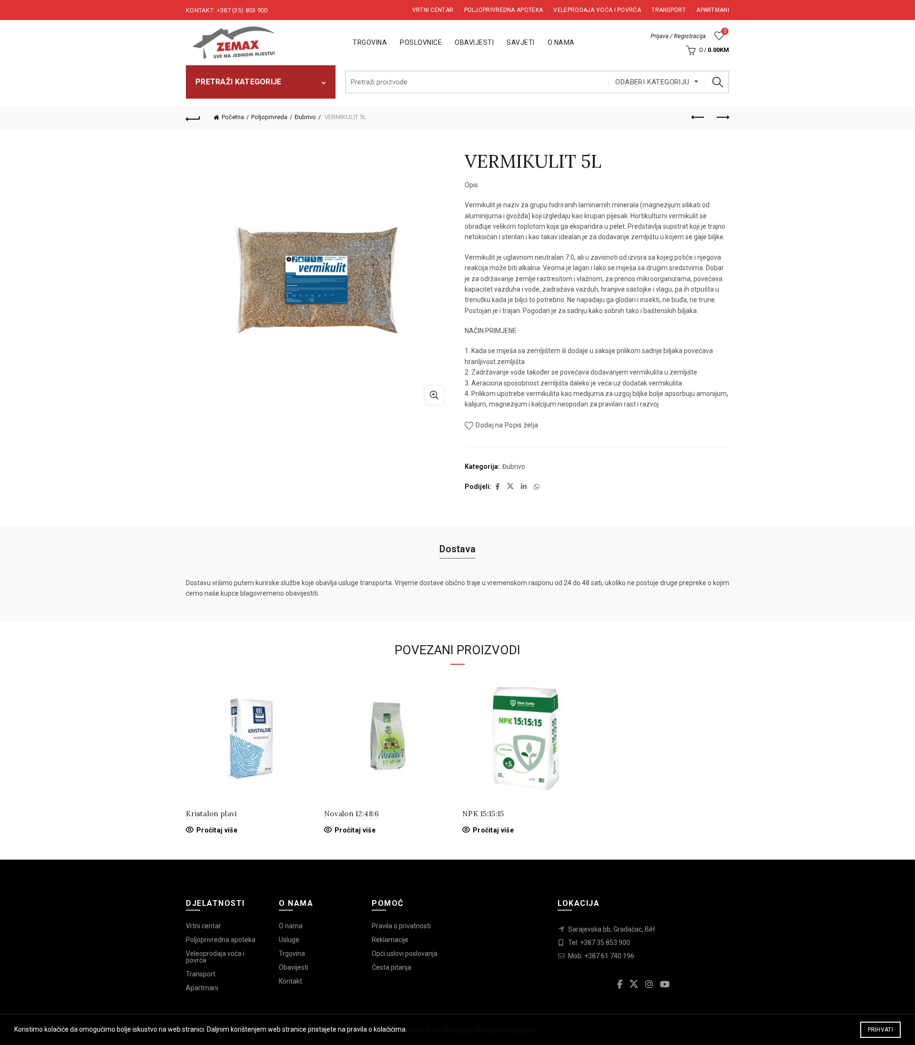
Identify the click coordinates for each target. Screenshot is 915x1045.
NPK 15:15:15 (483, 813)
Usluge (289, 940)
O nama (561, 42)
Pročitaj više (216, 830)
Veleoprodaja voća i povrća (215, 957)
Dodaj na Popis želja (507, 425)
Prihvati (880, 1029)
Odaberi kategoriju (652, 82)
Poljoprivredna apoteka (503, 10)
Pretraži (717, 81)
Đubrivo (305, 117)
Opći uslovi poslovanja (404, 953)
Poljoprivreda (269, 117)
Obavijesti (474, 42)
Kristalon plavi (211, 813)
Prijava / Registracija (678, 36)
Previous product (698, 117)
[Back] (193, 117)
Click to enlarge (434, 395)
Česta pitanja (391, 967)
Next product (722, 117)
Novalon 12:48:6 (351, 813)
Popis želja (724, 31)
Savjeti (521, 42)
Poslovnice (421, 42)
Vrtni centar (433, 10)
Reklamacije (390, 940)
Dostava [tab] (457, 549)
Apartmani (712, 10)
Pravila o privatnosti (401, 926)
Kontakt (290, 981)
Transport (668, 10)
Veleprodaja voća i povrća (597, 10)
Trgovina (370, 42)
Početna (233, 117)
